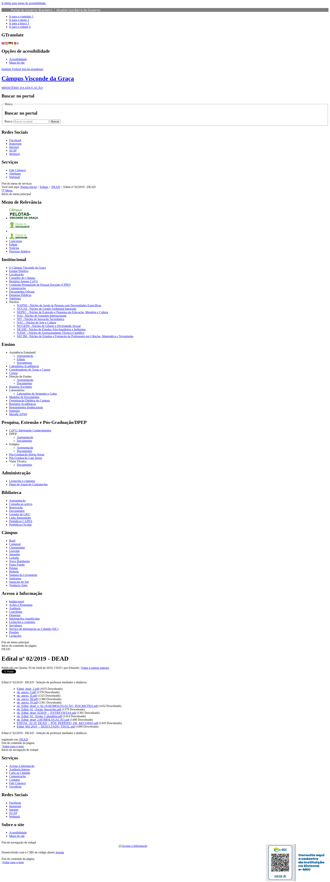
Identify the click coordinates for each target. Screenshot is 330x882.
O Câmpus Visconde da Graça (27, 267)
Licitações (15, 635)
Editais (44, 187)
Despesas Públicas (20, 295)
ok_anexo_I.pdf (26, 692)
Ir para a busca (19, 23)
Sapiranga (15, 578)
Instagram (15, 806)
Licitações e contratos (22, 481)
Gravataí (14, 551)
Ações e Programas (20, 604)
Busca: (9, 121)
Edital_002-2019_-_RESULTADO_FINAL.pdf (46, 726)
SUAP (13, 813)
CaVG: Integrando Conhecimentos (30, 430)
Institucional (16, 601)
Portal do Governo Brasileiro (31, 10)
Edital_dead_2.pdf (28, 688)
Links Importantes (20, 517)
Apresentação (25, 355)
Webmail (14, 177)
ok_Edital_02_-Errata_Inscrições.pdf (39, 709)
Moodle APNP (18, 414)
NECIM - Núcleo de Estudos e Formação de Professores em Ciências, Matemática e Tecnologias (75, 336)
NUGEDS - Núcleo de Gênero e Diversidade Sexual (49, 326)
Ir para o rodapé (20, 26)
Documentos (24, 362)
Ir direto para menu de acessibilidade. (24, 3)
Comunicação (17, 288)
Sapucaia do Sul (19, 581)
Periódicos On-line (20, 524)
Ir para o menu (19, 20)
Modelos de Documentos (24, 397)
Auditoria (15, 608)
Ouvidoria (15, 786)
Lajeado (14, 557)
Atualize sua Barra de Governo (78, 10)
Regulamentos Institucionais (26, 407)
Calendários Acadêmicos (24, 366)
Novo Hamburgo (19, 561)
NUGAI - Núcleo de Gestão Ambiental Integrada (46, 308)
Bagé (12, 540)
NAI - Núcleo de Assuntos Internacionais (41, 315)
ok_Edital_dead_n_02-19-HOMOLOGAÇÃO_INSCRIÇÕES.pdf (57, 706)
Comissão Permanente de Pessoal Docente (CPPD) (40, 284)
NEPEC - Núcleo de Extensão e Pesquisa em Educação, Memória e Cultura (62, 312)
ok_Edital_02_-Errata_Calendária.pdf (39, 716)
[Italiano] (13, 43)
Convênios (15, 611)
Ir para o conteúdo (21, 16)
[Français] (17, 43)
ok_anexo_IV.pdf (27, 702)
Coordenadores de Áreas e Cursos (29, 369)
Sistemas (14, 410)
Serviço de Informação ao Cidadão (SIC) (33, 629)
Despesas (14, 615)
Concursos (15, 241)
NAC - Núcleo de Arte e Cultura (36, 322)
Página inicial (28, 187)
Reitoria (14, 571)
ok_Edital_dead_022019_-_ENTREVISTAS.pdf (46, 712)
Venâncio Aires (18, 585)
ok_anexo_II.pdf (27, 695)
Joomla (59, 852)
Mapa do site (17, 62)
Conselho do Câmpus (22, 278)
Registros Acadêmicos (22, 404)
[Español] (6, 43)
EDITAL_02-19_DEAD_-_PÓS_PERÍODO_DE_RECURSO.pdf (57, 723)
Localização (16, 274)
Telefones (15, 173)
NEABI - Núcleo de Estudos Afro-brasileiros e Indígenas (51, 329)
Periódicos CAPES (20, 521)
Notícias (14, 248)
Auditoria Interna (19, 769)
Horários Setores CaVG (23, 281)
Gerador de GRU (19, 514)
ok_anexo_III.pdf (27, 699)
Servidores (15, 625)
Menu (8, 190)
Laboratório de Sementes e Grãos (37, 393)
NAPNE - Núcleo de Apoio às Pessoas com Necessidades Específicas (59, 305)
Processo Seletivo (19, 251)
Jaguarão (14, 554)
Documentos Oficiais (22, 291)
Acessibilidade (18, 59)
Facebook (15, 802)
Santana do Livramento (23, 575)
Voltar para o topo (13, 746)
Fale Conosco (17, 170)
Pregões (14, 632)
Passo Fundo (17, 564)
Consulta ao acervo (20, 504)
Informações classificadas (24, 618)
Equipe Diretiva (18, 271)
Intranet (13, 809)
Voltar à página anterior (95, 667)
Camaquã (15, 544)
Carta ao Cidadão (19, 772)
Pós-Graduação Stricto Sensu (26, 454)
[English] (3, 43)
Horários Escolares (20, 386)
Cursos (13, 373)
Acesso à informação (21, 766)
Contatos (14, 779)
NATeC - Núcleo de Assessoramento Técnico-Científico (50, 332)
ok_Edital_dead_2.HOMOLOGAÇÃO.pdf (43, 719)
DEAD (55, 187)
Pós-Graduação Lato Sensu (25, 457)
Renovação (16, 507)
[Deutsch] (10, 43)
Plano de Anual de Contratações (28, 484)
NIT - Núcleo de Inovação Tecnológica (40, 319)
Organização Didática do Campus (29, 400)
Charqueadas (17, 547)
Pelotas (13, 568)
